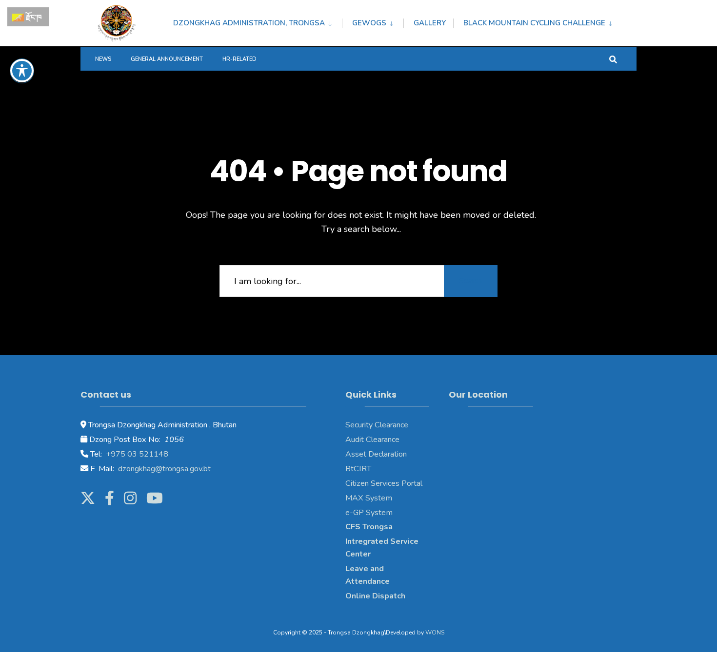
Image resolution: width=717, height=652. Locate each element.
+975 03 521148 (136, 454)
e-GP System (369, 512)
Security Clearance (376, 425)
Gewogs (369, 23)
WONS (434, 632)
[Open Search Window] (613, 58)
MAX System (368, 498)
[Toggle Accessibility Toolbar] (22, 70)
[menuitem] (257, 21)
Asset (355, 454)
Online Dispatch (375, 596)
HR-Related (239, 59)
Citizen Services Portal (383, 483)
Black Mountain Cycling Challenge (534, 23)
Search (470, 281)
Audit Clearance (372, 439)
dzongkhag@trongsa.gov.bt (163, 468)
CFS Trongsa (369, 526)
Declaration (386, 454)
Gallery (430, 23)
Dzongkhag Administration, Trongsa (249, 23)
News (103, 59)
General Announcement (167, 59)
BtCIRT (358, 468)
